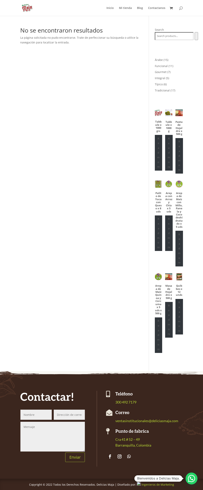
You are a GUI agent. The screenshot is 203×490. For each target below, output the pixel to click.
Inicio (110, 8)
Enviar (75, 457)
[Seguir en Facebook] (110, 456)
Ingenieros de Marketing (158, 484)
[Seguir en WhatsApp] (129, 456)
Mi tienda (125, 8)
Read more (158, 153)
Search (159, 30)
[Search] (196, 36)
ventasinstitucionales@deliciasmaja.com (146, 421)
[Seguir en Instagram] (120, 456)
